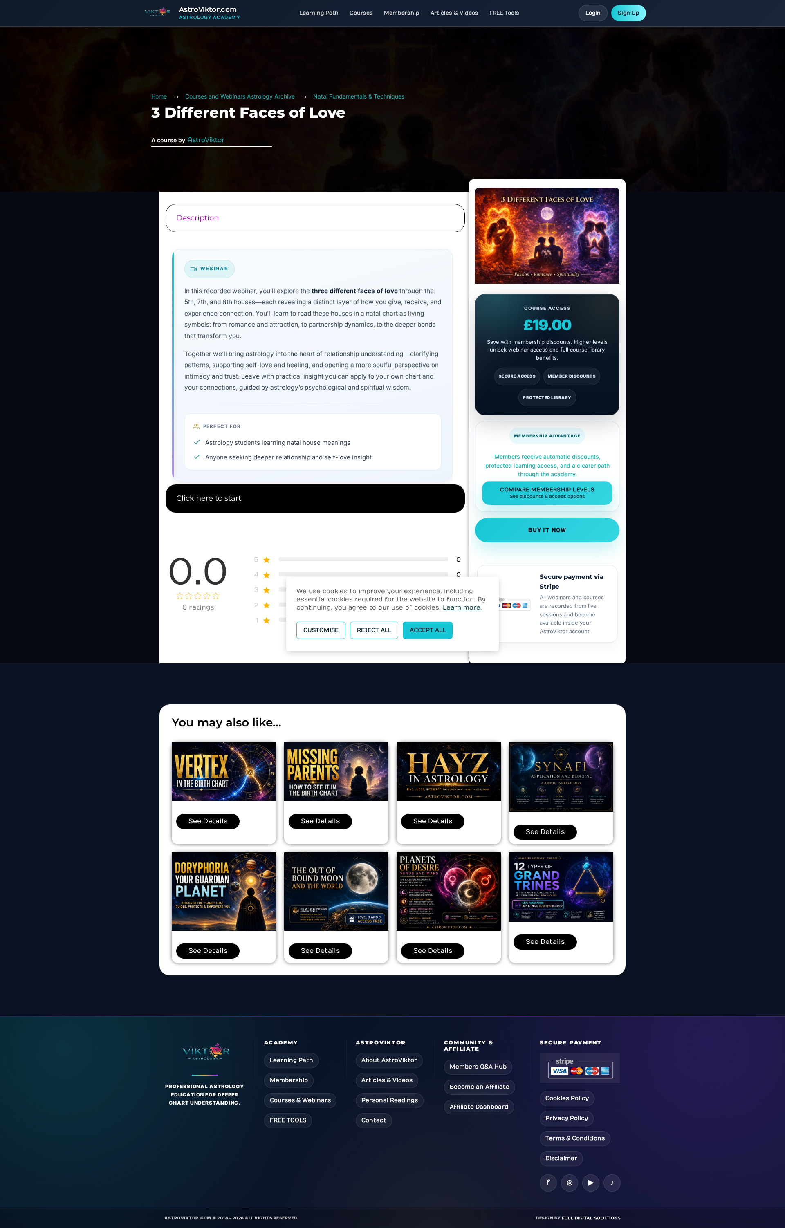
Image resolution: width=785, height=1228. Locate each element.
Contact (373, 1120)
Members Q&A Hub (478, 1066)
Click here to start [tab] (208, 498)
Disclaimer (561, 1158)
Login (593, 13)
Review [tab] (314, 528)
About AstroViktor (389, 1060)
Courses (361, 13)
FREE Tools (504, 13)
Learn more (461, 607)
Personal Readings (389, 1100)
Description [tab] (197, 217)
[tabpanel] (314, 359)
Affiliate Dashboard (479, 1106)
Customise (321, 630)
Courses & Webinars (300, 1100)
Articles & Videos (454, 13)
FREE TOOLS (288, 1120)
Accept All (428, 630)
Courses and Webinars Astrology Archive (240, 96)
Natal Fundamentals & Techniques (358, 96)
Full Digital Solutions (591, 1218)
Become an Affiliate (479, 1086)
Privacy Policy (566, 1118)
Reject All (374, 630)
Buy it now (547, 530)
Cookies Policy (567, 1098)
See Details (207, 821)
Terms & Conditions (575, 1138)
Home (159, 96)
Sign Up (628, 13)
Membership (401, 13)
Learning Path (319, 13)
